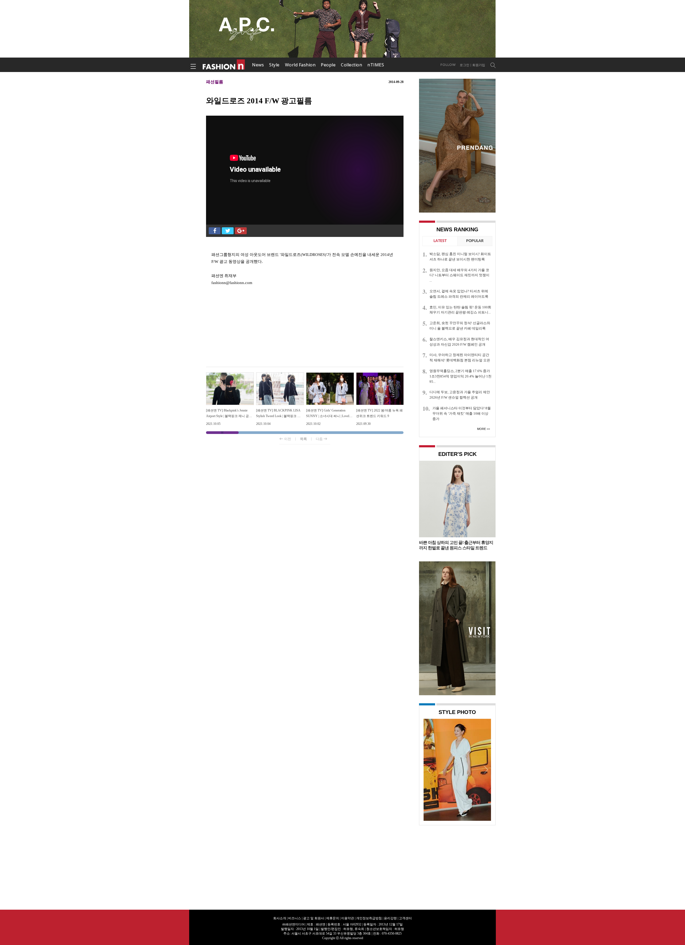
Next (485, 769)
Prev (429, 769)
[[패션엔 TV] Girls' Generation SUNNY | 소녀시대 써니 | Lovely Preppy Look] (330, 374)
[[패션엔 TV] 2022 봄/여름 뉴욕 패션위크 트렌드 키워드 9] (380, 374)
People (328, 65)
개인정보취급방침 (369, 918)
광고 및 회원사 (313, 918)
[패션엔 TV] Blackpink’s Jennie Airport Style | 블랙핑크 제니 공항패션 (229, 416)
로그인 (464, 65)
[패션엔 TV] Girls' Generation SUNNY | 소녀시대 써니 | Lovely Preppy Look (328, 416)
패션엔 (224, 64)
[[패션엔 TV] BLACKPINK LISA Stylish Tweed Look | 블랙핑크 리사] (280, 374)
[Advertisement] (304, 323)
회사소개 (279, 918)
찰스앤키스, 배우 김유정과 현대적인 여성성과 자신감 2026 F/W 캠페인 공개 (459, 341)
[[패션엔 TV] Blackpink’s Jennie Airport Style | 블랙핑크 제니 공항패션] (230, 374)
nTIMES (375, 65)
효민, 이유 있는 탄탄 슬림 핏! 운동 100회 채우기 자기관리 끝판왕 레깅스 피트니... (460, 310)
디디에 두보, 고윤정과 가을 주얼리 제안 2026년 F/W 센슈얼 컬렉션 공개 (459, 394)
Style (274, 65)
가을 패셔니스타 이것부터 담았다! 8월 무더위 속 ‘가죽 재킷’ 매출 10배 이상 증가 (461, 413)
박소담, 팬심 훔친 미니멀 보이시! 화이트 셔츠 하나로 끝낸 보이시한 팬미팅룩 (460, 256)
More (481, 428)
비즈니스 (294, 918)
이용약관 (347, 918)
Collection (351, 65)
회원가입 (478, 65)
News (258, 65)
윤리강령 (390, 918)
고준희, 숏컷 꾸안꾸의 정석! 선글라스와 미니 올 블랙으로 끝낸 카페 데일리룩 (459, 325)
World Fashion (300, 65)
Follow (448, 64)
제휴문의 (332, 918)
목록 (303, 439)
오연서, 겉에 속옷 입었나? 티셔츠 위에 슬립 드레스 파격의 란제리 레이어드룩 (458, 293)
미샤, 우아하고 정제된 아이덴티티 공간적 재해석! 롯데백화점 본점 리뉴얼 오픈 (459, 357)
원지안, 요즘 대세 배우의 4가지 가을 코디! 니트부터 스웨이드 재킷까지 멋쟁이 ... (459, 275)
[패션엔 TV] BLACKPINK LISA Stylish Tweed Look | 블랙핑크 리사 (278, 416)
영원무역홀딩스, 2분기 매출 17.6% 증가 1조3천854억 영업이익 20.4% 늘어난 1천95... (460, 376)
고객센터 (405, 918)
